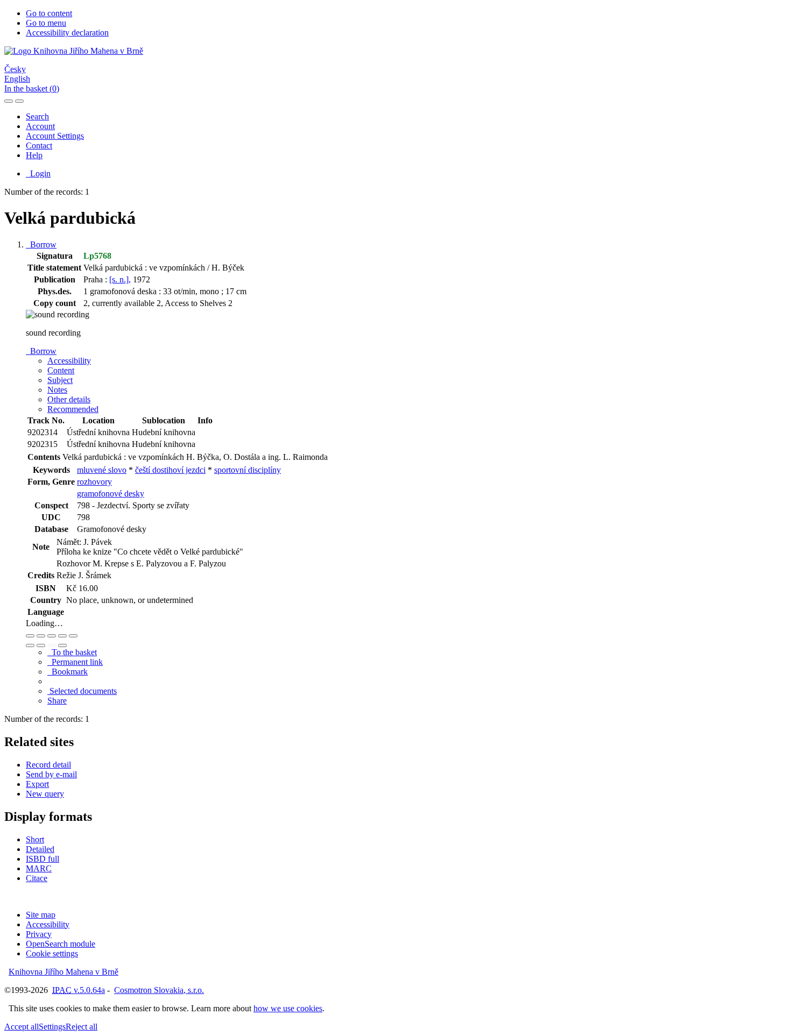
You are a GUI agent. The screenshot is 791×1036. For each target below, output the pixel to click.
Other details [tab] (68, 399)
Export (37, 784)
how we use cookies (287, 1008)
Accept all (21, 1026)
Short (35, 839)
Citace (36, 878)
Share (57, 700)
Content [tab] (60, 370)
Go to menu (46, 22)
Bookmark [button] (67, 671)
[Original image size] (51, 635)
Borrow (41, 244)
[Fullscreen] (62, 635)
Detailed (40, 849)
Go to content (49, 13)
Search (37, 116)
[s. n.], (120, 279)
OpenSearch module (60, 943)
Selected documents (82, 691)
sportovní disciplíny (247, 469)
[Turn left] (30, 645)
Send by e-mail (51, 774)
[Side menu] (8, 101)
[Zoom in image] (30, 635)
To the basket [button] (72, 652)
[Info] (73, 635)
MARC (39, 868)
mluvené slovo (101, 469)
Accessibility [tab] (69, 360)
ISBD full (42, 858)
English (17, 78)
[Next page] (62, 645)
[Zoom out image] (41, 635)
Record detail (48, 764)
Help (34, 155)
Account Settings (55, 135)
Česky (15, 69)
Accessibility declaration (67, 32)
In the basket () (31, 88)
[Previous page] (51, 645)
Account (40, 126)
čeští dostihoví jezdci (170, 469)
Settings (52, 1026)
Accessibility (47, 924)
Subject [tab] (60, 380)
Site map (40, 914)
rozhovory (94, 481)
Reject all (81, 1026)
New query (45, 793)
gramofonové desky (110, 493)
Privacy (39, 934)
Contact (39, 145)
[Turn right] (41, 645)
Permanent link (75, 661)
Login (38, 173)
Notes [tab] (57, 389)
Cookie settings (52, 953)
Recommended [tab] (72, 409)
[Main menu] (19, 101)
